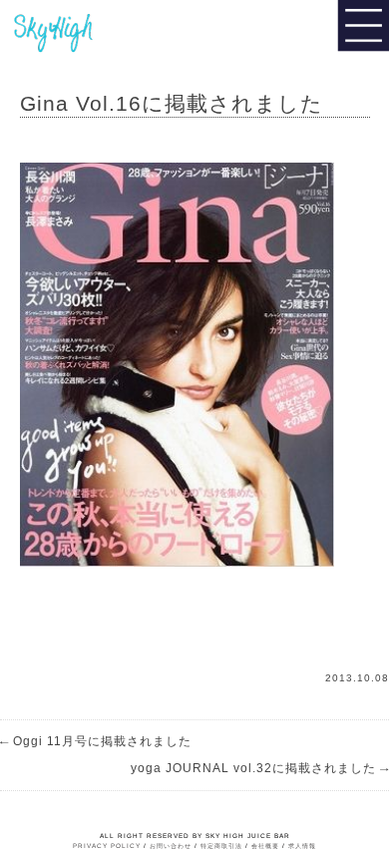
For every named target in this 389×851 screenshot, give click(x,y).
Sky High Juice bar (83, 30)
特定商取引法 (221, 845)
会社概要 (265, 845)
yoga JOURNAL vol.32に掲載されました (260, 768)
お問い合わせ (171, 845)
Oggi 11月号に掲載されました (96, 741)
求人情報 (302, 845)
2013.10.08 (357, 677)
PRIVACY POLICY (107, 845)
